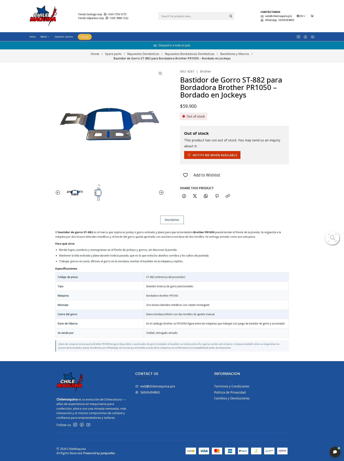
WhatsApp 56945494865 (279, 20)
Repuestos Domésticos (143, 53)
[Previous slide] (58, 193)
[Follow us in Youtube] (312, 36)
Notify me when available (215, 155)
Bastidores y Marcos (234, 53)
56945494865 (150, 392)
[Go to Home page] (43, 16)
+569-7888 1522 (118, 18)
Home (95, 53)
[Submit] (231, 16)
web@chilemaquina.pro (278, 16)
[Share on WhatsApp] (206, 196)
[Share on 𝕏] (195, 196)
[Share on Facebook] (184, 196)
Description (172, 219)
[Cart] (312, 16)
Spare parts (113, 53)
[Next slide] (161, 193)
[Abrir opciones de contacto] (335, 452)
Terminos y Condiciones (231, 386)
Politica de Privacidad (230, 392)
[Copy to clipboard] (227, 196)
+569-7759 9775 (116, 14)
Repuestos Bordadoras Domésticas (189, 53)
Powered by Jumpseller (99, 453)
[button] (45, 36)
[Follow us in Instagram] (298, 36)
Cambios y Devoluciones (232, 398)
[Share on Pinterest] (217, 196)
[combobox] (196, 16)
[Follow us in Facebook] (305, 36)
